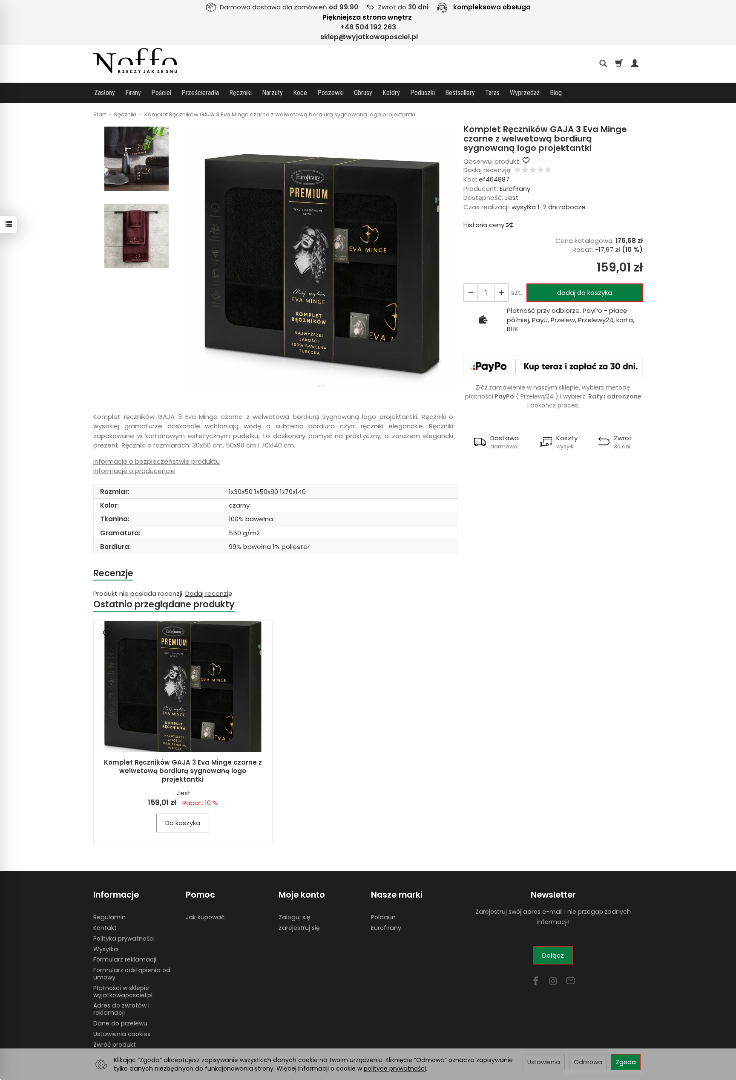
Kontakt (105, 928)
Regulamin (109, 917)
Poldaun (383, 917)
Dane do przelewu (120, 1023)
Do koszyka (182, 822)
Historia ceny (484, 224)
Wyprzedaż (525, 93)
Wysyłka (105, 949)
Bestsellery (460, 93)
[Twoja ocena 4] (540, 170)
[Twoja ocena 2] (525, 170)
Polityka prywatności (124, 938)
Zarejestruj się (299, 928)
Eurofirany (515, 188)
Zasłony (104, 93)
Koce (300, 93)
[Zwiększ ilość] (470, 292)
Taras (492, 93)
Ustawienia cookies (121, 1034)
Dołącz (553, 955)
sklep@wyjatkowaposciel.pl (369, 37)
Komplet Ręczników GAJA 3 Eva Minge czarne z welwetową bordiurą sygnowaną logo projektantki (183, 771)
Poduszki (422, 93)
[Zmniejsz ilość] (501, 292)
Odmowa (588, 1062)
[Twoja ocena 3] (533, 170)
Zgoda (626, 1062)
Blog (556, 93)
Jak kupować (205, 917)
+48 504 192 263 (368, 27)
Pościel (161, 93)
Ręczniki (240, 93)
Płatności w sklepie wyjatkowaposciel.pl (122, 991)
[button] (321, 259)
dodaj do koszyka (584, 292)
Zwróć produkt (114, 1044)
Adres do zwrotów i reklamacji (121, 1009)
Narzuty (272, 93)
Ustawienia (543, 1062)
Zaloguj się (294, 917)
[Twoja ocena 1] (517, 170)
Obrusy (363, 93)
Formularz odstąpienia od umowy (131, 974)
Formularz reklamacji (124, 959)
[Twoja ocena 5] (548, 170)
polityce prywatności (395, 1068)
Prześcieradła (200, 93)
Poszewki (330, 93)
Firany (133, 93)
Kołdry (391, 93)
